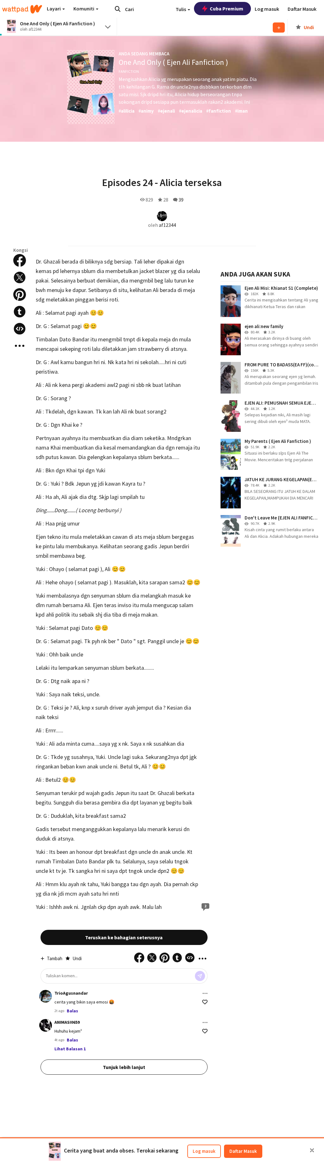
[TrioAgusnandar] (45, 996)
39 (181, 199)
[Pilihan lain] (205, 993)
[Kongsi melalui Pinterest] (19, 294)
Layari (54, 8)
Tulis (181, 9)
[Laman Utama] (22, 9)
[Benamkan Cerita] (19, 328)
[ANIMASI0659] (45, 1025)
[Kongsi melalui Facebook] (19, 260)
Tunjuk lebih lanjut (124, 1067)
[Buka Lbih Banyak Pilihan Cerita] (19, 345)
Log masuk (204, 1151)
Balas (72, 1011)
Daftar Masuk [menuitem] (302, 9)
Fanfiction (129, 71)
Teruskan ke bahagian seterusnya (124, 937)
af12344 (167, 225)
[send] (200, 976)
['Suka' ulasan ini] (204, 1002)
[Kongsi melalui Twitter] (19, 277)
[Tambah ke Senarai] (279, 27)
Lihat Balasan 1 (70, 1049)
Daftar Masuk (243, 1151)
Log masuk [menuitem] (267, 9)
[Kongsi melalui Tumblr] (19, 311)
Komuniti (84, 8)
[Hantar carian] (118, 9)
